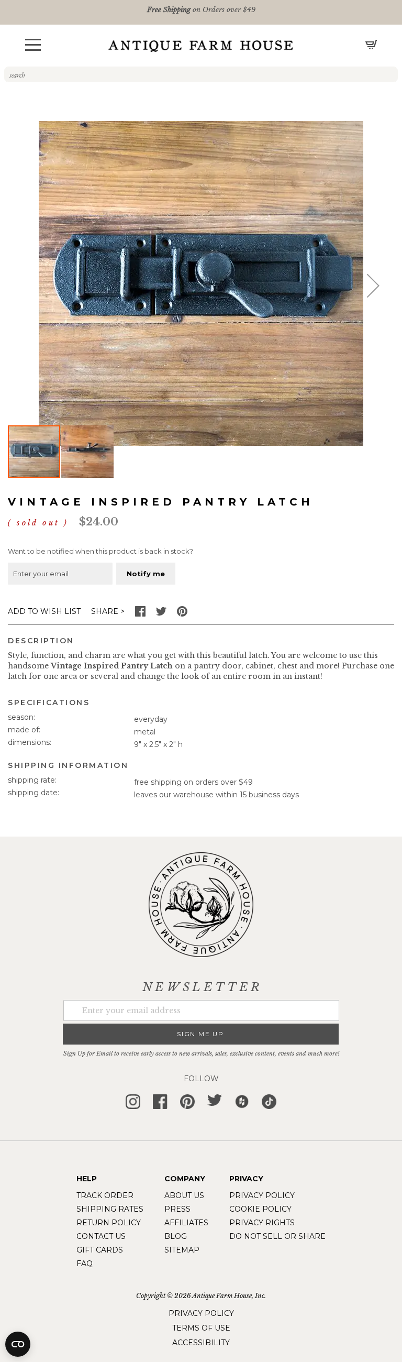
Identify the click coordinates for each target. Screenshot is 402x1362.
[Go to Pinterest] (182, 614)
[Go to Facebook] (140, 614)
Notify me (146, 573)
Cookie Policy (260, 1209)
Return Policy (108, 1222)
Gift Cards (99, 1250)
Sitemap (181, 1250)
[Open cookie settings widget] (17, 1344)
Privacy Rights (262, 1222)
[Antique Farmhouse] (201, 45)
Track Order (104, 1195)
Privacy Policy (262, 1195)
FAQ (84, 1263)
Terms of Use (201, 1328)
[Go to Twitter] (161, 614)
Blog (175, 1236)
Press (177, 1209)
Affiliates (186, 1222)
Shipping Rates (109, 1209)
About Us (184, 1195)
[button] (33, 45)
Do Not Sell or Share (277, 1236)
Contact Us (101, 1236)
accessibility (201, 1342)
